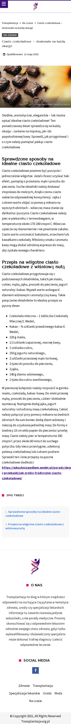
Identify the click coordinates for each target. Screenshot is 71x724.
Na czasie (27, 23)
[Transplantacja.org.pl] (35, 6)
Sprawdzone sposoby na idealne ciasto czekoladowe (32, 513)
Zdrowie (24, 686)
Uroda (47, 693)
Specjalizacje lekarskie (24, 693)
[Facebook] (35, 670)
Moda (58, 693)
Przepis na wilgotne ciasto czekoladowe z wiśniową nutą (34, 526)
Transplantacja (10, 23)
